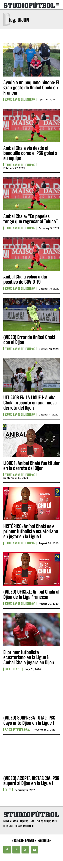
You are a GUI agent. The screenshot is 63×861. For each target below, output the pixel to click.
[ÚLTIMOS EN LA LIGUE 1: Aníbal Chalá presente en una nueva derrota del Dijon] (31, 375)
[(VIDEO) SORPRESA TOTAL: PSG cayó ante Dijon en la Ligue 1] (31, 695)
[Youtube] (34, 849)
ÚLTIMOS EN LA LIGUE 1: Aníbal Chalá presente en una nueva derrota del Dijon (30, 403)
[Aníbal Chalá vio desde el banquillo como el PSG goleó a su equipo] (31, 125)
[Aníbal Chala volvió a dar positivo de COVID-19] (31, 254)
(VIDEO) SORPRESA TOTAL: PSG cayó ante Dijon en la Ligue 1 (29, 720)
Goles (8, 789)
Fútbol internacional (17, 729)
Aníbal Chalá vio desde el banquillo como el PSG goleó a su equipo (30, 153)
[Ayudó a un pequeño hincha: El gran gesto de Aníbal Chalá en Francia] (31, 60)
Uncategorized (13, 669)
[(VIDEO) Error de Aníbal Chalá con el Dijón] (31, 314)
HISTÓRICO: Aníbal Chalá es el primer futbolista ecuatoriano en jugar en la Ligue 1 (30, 531)
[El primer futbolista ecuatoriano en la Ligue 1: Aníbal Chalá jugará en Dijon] (31, 629)
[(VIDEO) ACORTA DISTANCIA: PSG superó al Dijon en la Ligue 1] (31, 755)
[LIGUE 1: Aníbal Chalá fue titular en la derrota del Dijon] (31, 440)
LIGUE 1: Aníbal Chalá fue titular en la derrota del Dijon (31, 465)
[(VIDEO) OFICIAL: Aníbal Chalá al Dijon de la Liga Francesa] (31, 569)
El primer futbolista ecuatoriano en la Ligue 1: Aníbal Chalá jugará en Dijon (28, 657)
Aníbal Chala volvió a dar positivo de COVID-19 (25, 279)
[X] (25, 849)
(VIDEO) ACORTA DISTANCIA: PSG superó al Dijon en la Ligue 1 (31, 780)
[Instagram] (16, 849)
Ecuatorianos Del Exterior (20, 99)
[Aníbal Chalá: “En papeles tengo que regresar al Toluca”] (31, 193)
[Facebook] (7, 849)
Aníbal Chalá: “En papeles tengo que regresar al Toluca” (30, 218)
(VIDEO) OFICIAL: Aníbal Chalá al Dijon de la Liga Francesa (31, 594)
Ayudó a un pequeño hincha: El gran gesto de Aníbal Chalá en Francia (31, 88)
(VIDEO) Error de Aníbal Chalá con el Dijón (29, 339)
